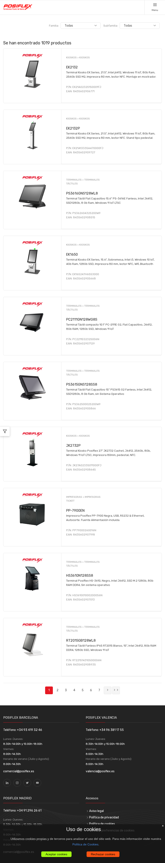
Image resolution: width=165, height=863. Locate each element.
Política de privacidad (104, 817)
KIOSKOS (84, 57)
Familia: (54, 25)
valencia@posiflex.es (100, 771)
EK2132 (72, 67)
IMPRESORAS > (75, 496)
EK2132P (73, 128)
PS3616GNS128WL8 (82, 193)
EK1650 (72, 254)
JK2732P (73, 446)
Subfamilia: (110, 25)
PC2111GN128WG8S (81, 319)
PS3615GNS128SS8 (81, 384)
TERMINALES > (75, 179)
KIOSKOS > (72, 57)
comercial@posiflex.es (18, 771)
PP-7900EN (75, 510)
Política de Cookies (85, 844)
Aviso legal (96, 811)
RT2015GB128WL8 (81, 640)
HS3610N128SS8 (79, 575)
